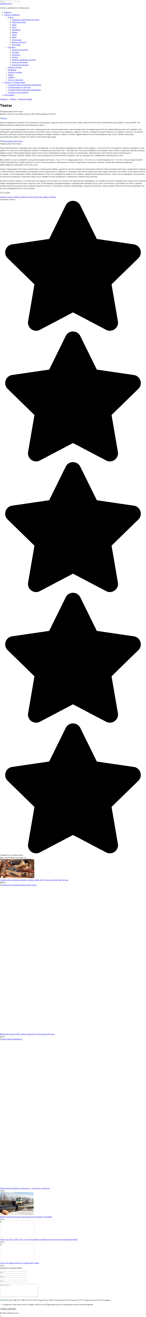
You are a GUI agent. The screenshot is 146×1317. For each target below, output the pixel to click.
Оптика (15, 52)
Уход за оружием (20, 62)
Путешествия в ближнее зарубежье (24, 85)
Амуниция (17, 40)
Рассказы (16, 45)
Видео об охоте (19, 42)
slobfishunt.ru (6, 4)
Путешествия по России (19, 87)
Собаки (11, 77)
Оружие (11, 47)
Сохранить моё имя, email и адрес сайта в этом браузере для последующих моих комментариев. (47, 1304)
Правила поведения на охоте (25, 20)
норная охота (6, 197)
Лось (14, 27)
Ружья (15, 57)
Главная (7, 12)
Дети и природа (15, 80)
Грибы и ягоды (15, 67)
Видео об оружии (20, 50)
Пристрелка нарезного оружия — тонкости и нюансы (25, 1188)
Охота (10, 17)
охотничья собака (41, 197)
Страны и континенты (18, 92)
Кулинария (9, 95)
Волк (14, 37)
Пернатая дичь (19, 22)
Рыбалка (12, 70)
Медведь (16, 30)
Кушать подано (15, 72)
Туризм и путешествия (14, 82)
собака (52, 197)
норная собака (20, 197)
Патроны (16, 55)
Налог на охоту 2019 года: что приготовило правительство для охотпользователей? (39, 1239)
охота (29, 197)
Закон (10, 75)
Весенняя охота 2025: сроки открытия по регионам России (27, 1034)
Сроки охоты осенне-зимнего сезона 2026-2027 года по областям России (34, 880)
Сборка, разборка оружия (24, 60)
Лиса (14, 35)
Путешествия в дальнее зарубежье (24, 90)
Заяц (14, 25)
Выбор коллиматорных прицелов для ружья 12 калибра (26, 1217)
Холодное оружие (20, 65)
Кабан (15, 32)
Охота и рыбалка (12, 15)
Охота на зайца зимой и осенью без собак (19, 1263)
